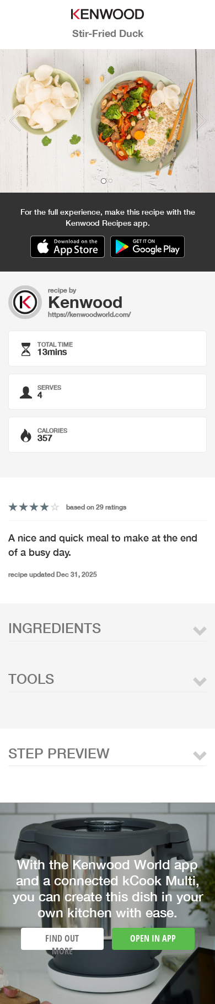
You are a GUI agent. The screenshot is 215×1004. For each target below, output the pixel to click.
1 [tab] (103, 181)
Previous (14, 120)
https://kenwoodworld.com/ (89, 314)
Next (200, 120)
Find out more (62, 941)
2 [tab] (110, 181)
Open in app (153, 938)
